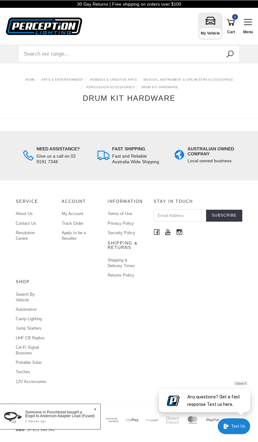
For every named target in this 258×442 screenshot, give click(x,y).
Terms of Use (120, 213)
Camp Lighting (29, 318)
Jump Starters (29, 328)
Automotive (26, 309)
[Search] (230, 54)
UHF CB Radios (30, 338)
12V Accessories (31, 381)
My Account (72, 213)
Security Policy (121, 232)
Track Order (72, 223)
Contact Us (26, 223)
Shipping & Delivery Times (121, 263)
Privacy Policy (121, 223)
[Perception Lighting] (46, 26)
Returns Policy (121, 275)
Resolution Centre (25, 235)
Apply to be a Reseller (74, 235)
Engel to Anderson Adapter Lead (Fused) (60, 416)
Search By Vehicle (25, 297)
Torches (23, 371)
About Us (24, 213)
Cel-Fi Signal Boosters (27, 350)
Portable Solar (29, 362)
